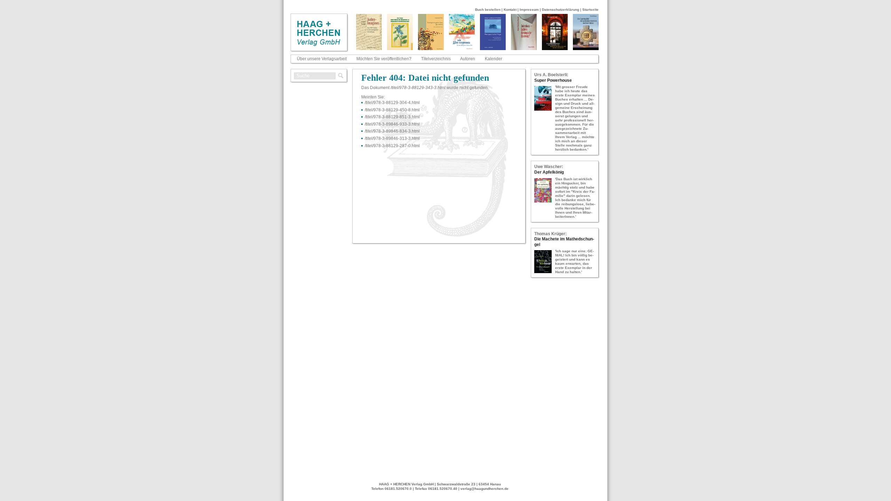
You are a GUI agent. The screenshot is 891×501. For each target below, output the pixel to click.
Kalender (493, 58)
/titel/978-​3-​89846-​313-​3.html (392, 138)
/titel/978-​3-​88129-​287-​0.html (392, 145)
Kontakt (510, 9)
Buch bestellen (487, 9)
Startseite (590, 9)
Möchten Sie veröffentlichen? (383, 58)
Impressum (529, 9)
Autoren (467, 58)
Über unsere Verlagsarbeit (322, 58)
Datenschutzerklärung (560, 9)
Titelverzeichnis (436, 58)
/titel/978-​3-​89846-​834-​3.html (392, 131)
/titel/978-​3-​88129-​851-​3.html (392, 116)
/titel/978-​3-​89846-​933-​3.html (392, 124)
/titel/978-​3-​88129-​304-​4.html (392, 102)
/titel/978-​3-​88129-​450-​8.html (392, 110)
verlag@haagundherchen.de (484, 489)
